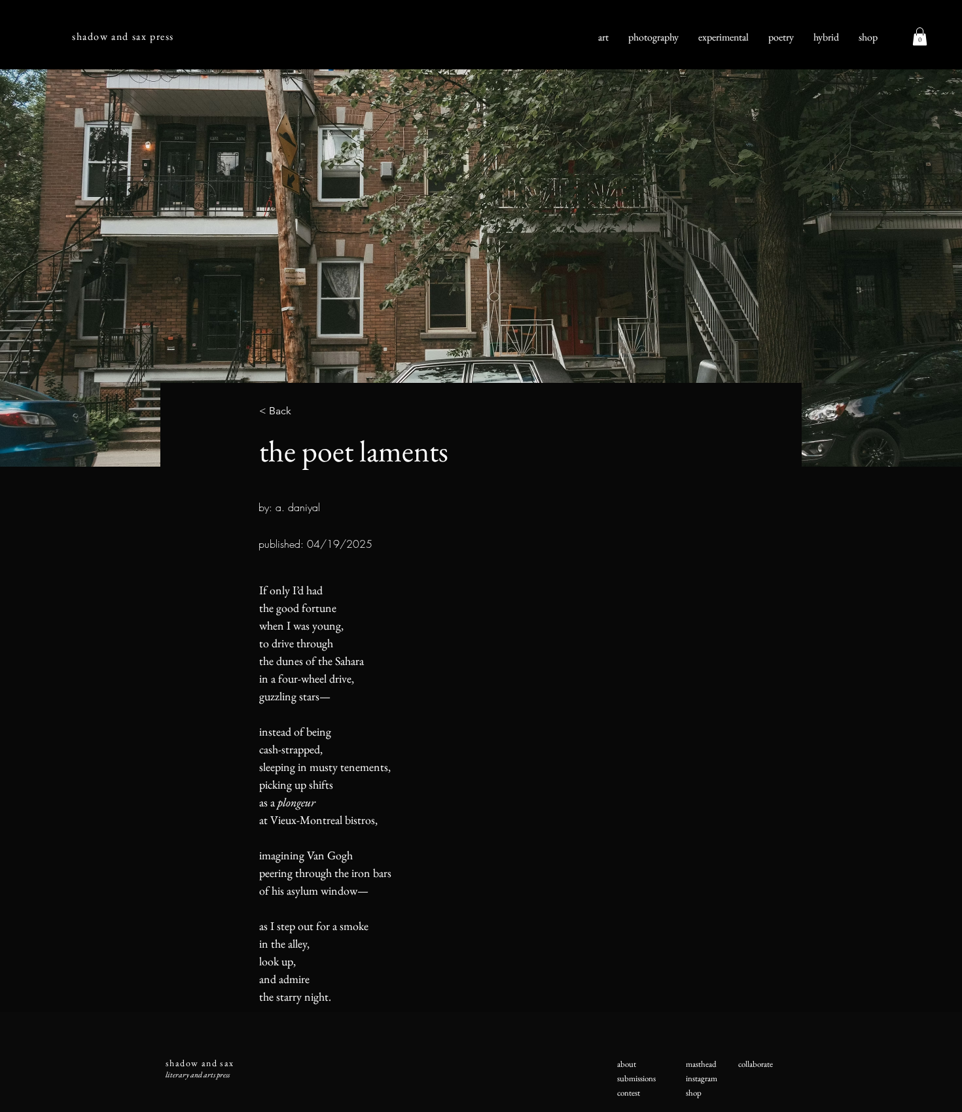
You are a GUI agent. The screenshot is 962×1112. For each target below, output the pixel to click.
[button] (919, 36)
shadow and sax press (123, 36)
